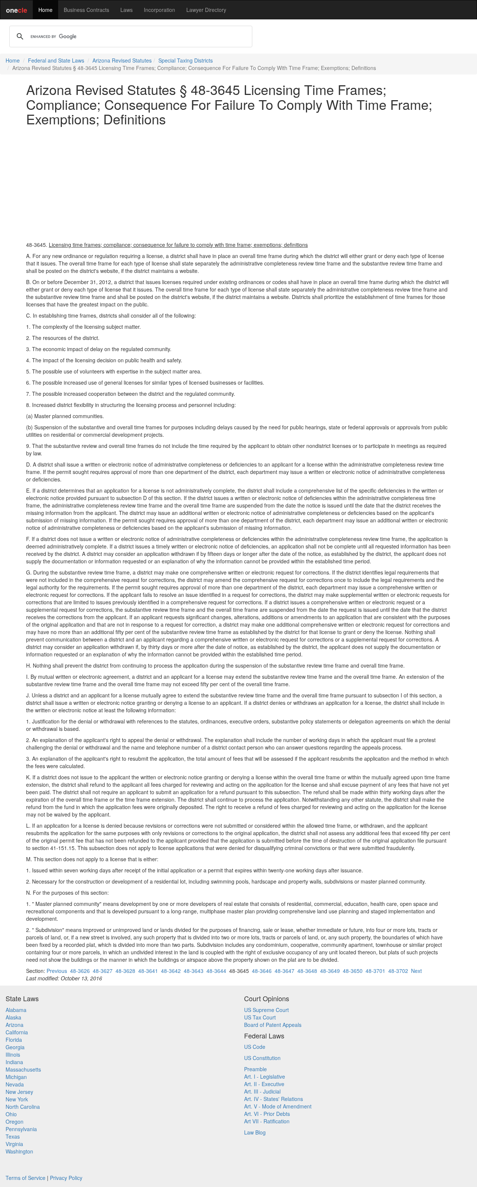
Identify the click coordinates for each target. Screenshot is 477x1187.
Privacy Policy (66, 1177)
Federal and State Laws (56, 60)
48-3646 (262, 970)
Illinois (13, 1054)
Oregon (14, 1121)
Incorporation (159, 9)
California (17, 1032)
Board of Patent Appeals (272, 1024)
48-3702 (398, 970)
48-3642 (171, 970)
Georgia (15, 1047)
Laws (126, 9)
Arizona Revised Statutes (122, 60)
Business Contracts (86, 9)
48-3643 (193, 970)
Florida (14, 1039)
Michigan (16, 1077)
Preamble (255, 1069)
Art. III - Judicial (262, 1091)
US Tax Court (260, 1017)
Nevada (15, 1084)
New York (17, 1099)
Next (416, 970)
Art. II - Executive (264, 1084)
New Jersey (19, 1091)
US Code (254, 1046)
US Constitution (262, 1058)
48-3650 (353, 970)
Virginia (14, 1144)
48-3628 (125, 970)
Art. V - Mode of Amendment (278, 1106)
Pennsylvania (21, 1129)
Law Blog (255, 1132)
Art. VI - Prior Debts (267, 1113)
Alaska (13, 1017)
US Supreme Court (266, 1009)
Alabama (16, 1009)
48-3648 (307, 970)
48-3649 (330, 970)
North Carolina (23, 1106)
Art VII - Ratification (267, 1121)
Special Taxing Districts (185, 60)
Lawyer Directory (206, 9)
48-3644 (216, 970)
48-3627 (103, 970)
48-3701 (375, 970)
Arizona (14, 1024)
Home (45, 9)
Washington (19, 1151)
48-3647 (284, 970)
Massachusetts (23, 1069)
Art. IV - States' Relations (273, 1098)
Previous (57, 970)
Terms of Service (25, 1177)
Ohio (11, 1114)
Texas (13, 1136)
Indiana (14, 1062)
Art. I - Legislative (264, 1076)
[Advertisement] (238, 183)
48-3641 (148, 970)
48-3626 (80, 970)
